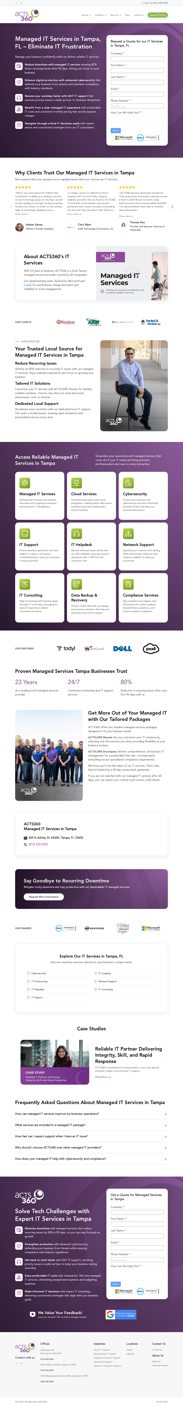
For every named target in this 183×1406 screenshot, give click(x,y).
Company (117, 53)
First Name (118, 65)
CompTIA (30, 285)
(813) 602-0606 (47, 1359)
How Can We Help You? (126, 112)
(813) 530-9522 (47, 1370)
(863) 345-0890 (47, 1381)
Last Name (118, 77)
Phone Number (121, 100)
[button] (11, 206)
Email (115, 88)
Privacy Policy (162, 1402)
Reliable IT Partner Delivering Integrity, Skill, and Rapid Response (128, 1055)
